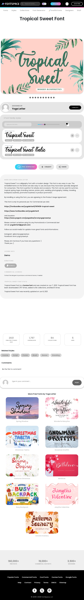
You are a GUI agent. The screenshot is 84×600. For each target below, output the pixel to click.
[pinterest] (49, 590)
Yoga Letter (18, 108)
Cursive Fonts (57, 577)
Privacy (37, 582)
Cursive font (28, 285)
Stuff (79, 10)
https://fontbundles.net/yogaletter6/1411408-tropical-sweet (29, 206)
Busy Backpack (22, 507)
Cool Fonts (44, 577)
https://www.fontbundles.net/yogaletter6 (21, 211)
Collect (48, 167)
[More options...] (77, 135)
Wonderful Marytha (62, 421)
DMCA (53, 582)
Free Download (28, 167)
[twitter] (42, 590)
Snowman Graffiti (62, 450)
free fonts (13, 564)
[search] (30, 4)
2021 (11, 337)
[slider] (45, 124)
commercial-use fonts (43, 564)
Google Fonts (71, 577)
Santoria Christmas (22, 478)
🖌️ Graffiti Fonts (55, 10)
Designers (69, 10)
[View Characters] (72, 135)
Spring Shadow (22, 421)
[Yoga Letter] (6, 107)
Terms (45, 582)
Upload (56, 4)
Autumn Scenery (42, 536)
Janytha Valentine (61, 507)
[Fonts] (10, 3)
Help (19, 582)
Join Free (77, 4)
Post (77, 382)
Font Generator (39, 10)
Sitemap (62, 582)
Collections (24, 10)
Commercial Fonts (29, 577)
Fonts (5, 10)
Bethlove (61, 478)
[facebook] (34, 590)
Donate (12, 265)
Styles (13, 10)
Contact (75, 107)
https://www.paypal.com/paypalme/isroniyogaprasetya (27, 218)
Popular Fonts (13, 577)
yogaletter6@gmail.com (20, 225)
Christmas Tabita (22, 450)
